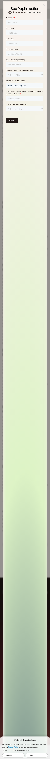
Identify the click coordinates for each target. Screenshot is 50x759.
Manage (9, 755)
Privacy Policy (13, 747)
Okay (31, 755)
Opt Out (11, 750)
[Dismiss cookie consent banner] (46, 740)
